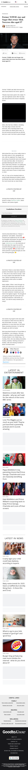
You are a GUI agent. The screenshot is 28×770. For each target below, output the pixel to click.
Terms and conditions (14, 743)
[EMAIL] (21, 352)
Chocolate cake (20, 711)
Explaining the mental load (20, 720)
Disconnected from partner (20, 723)
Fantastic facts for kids (7, 705)
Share (6, 53)
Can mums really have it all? (7, 723)
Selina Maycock (11, 25)
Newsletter (23, 53)
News (21, 27)
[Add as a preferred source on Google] (14, 758)
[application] (14, 111)
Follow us (15, 53)
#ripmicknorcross (10, 243)
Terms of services (18, 220)
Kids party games (20, 705)
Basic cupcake (7, 714)
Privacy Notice (20, 221)
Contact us (14, 741)
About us (14, 737)
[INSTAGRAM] (16, 352)
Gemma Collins (15, 200)
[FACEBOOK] (11, 352)
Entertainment (5, 13)
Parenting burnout (7, 720)
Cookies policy (14, 748)
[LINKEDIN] (18, 352)
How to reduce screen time (7, 702)
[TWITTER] (13, 352)
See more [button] (14, 151)
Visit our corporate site (19, 764)
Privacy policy (14, 746)
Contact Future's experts (14, 739)
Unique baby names (14, 6)
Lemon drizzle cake (7, 711)
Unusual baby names (20, 702)
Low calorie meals (20, 714)
